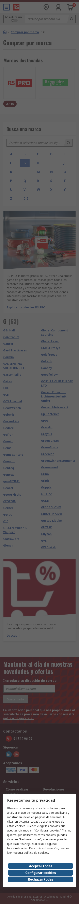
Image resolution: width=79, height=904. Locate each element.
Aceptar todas (40, 866)
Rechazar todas (40, 879)
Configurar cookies (40, 872)
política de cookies (36, 853)
